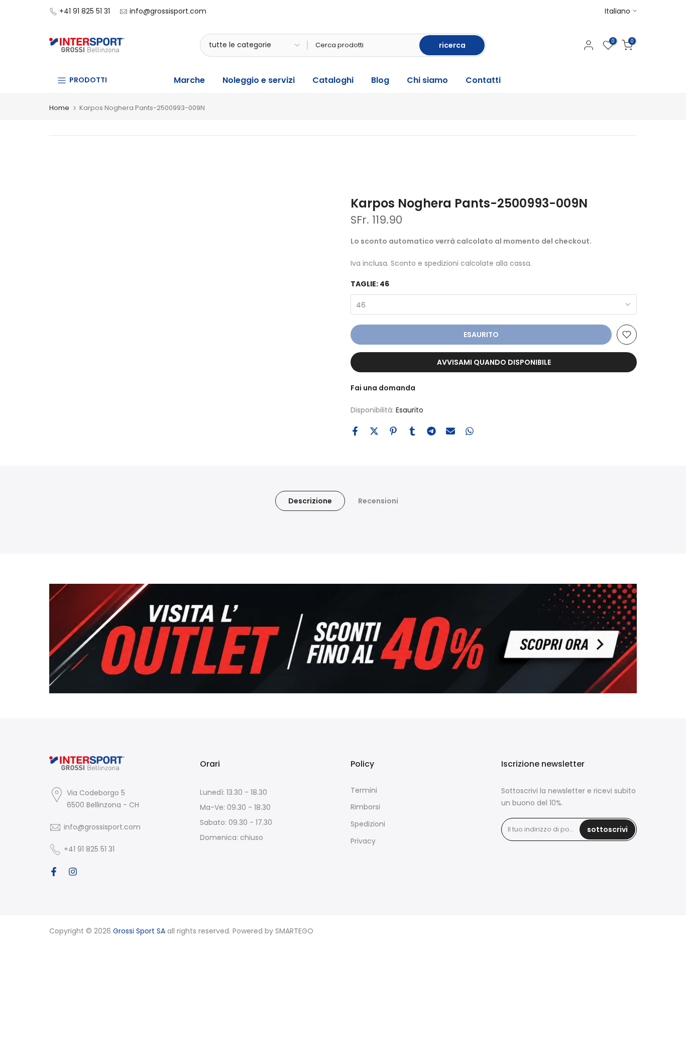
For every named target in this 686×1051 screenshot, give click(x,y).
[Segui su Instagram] (72, 872)
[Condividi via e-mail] (450, 431)
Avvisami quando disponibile (494, 362)
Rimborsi (365, 807)
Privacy (363, 841)
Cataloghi (333, 80)
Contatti (483, 80)
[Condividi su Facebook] (355, 431)
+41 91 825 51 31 (84, 11)
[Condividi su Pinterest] (393, 431)
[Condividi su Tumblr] (412, 431)
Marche (189, 80)
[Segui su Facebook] (53, 872)
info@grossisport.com (168, 11)
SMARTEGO (294, 931)
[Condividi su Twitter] (374, 431)
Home (59, 107)
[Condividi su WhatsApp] (469, 431)
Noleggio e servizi (258, 80)
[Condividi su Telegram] (431, 431)
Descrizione (310, 500)
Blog (380, 80)
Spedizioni (368, 824)
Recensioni (378, 500)
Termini (364, 790)
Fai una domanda (383, 388)
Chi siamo (427, 80)
